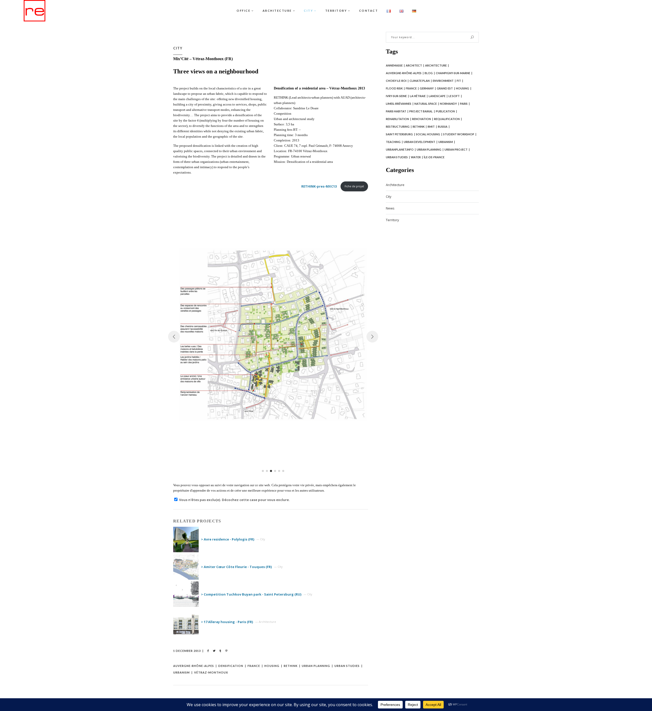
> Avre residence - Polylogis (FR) (227, 539)
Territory (392, 220)
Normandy (448, 103)
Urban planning (316, 665)
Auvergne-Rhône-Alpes (193, 665)
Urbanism (181, 672)
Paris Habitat (396, 111)
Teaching (393, 141)
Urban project (456, 149)
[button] (263, 471)
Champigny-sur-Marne (453, 73)
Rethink (290, 665)
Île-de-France (434, 157)
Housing (271, 665)
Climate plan (420, 80)
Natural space (425, 103)
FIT (459, 80)
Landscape (437, 96)
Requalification (447, 119)
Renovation (421, 119)
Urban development (419, 141)
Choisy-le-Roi (396, 80)
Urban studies (347, 665)
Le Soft (454, 96)
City (177, 48)
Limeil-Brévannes (398, 103)
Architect (414, 65)
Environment (443, 80)
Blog (429, 73)
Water (416, 157)
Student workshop (458, 134)
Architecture (436, 65)
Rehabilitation (397, 119)
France (254, 665)
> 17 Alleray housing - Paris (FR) (227, 622)
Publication (445, 111)
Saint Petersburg (399, 134)
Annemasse (394, 65)
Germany (427, 88)
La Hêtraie (418, 96)
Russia (442, 126)
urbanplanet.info (400, 149)
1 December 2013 (187, 650)
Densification (230, 665)
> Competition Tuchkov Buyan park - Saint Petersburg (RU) (251, 594)
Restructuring (398, 126)
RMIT (431, 126)
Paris (464, 103)
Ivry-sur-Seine (396, 96)
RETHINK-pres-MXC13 (319, 186)
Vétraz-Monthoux (211, 672)
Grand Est (445, 88)
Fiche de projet (354, 186)
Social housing (428, 134)
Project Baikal (421, 111)
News (390, 208)
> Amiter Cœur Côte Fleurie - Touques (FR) (236, 566)
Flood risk (394, 88)
